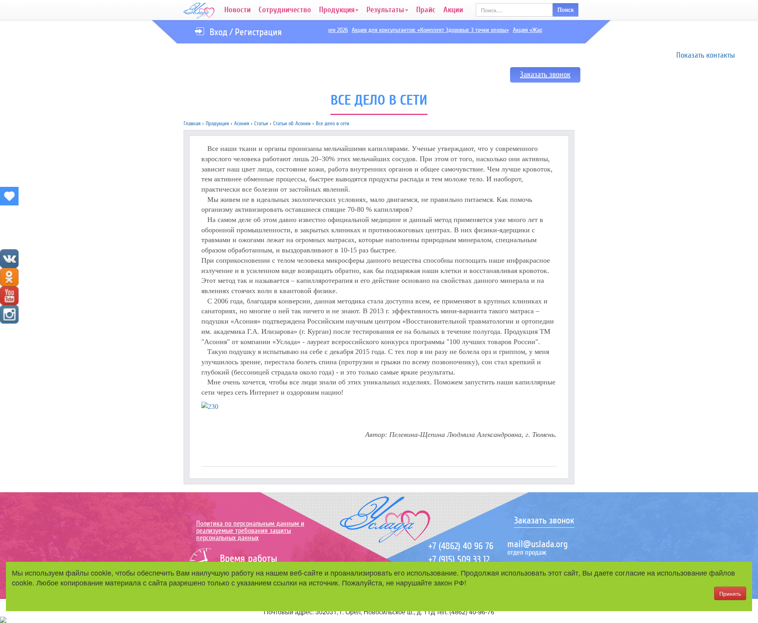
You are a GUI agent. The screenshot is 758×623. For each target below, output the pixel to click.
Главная (192, 123)
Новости (237, 10)
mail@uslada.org (537, 544)
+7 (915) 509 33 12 (459, 559)
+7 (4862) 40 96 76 (460, 546)
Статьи (261, 123)
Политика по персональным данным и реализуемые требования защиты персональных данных (250, 530)
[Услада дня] (9, 196)
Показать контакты (705, 55)
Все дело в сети (332, 123)
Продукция (337, 10)
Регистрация (258, 32)
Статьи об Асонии (292, 123)
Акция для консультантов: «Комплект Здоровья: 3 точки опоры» (423, 30)
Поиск (565, 9)
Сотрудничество (285, 10)
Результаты (385, 10)
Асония (241, 123)
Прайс (425, 10)
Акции (453, 10)
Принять (730, 593)
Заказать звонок (545, 74)
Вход (218, 32)
